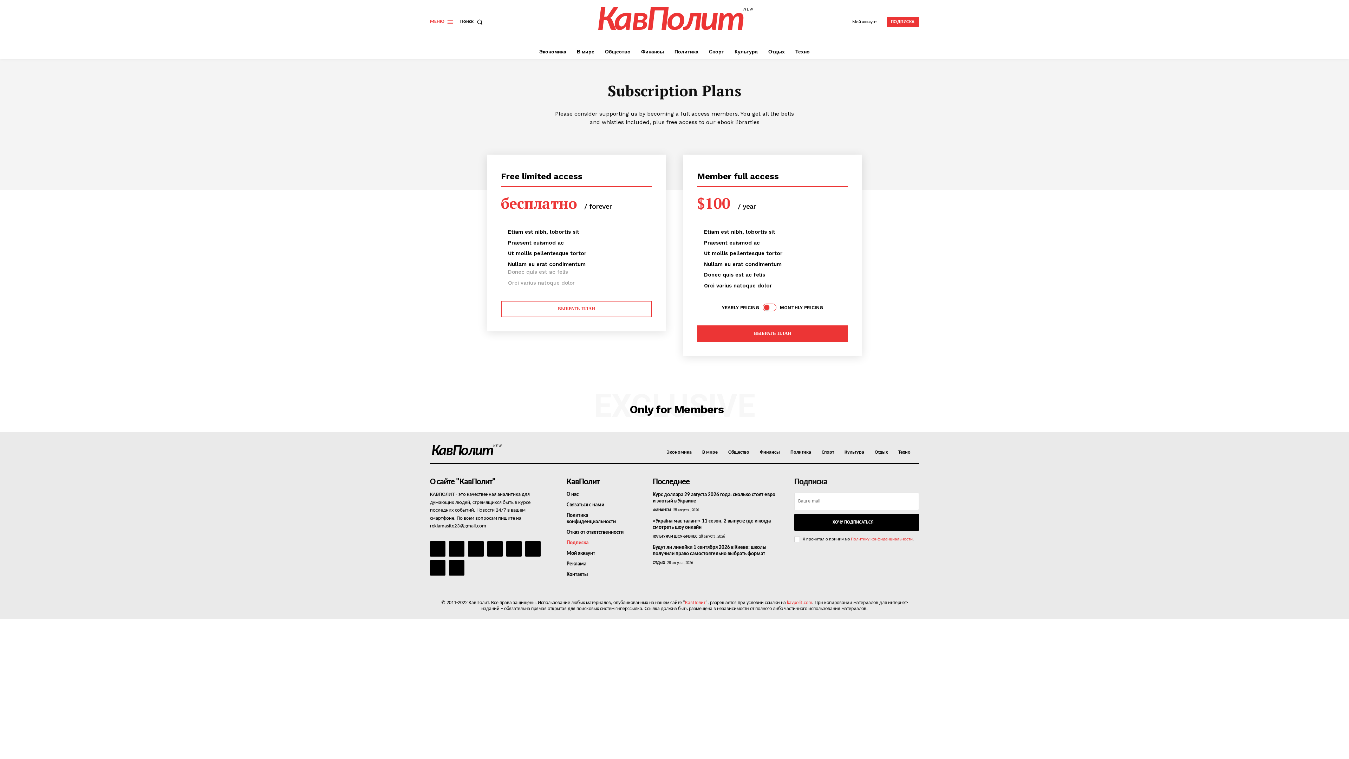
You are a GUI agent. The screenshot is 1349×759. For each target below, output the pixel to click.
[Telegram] (514, 549)
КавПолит (695, 602)
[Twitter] (533, 549)
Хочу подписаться (853, 522)
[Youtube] (456, 568)
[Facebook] (437, 549)
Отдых (659, 563)
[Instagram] (456, 549)
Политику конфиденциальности (882, 539)
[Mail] (475, 549)
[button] (472, 21)
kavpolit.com (799, 602)
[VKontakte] (437, 568)
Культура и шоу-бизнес (675, 536)
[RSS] (495, 549)
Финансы (662, 510)
